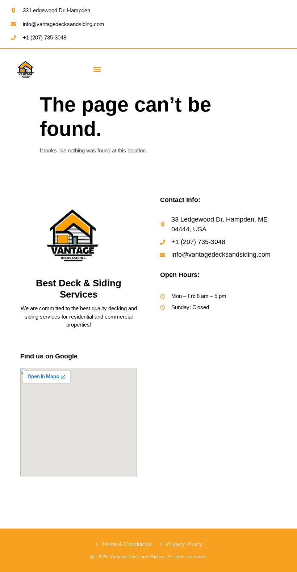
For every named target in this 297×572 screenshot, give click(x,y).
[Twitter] (55, 489)
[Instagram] (40, 489)
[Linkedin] (70, 489)
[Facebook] (26, 489)
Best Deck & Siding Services (78, 289)
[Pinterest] (85, 489)
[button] (97, 69)
